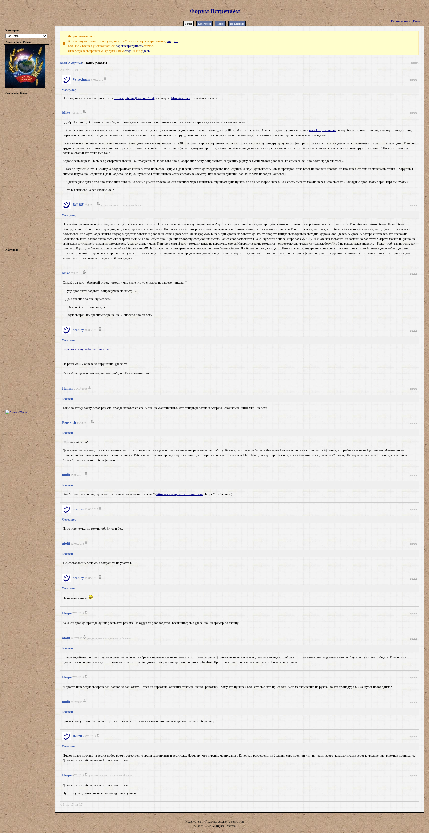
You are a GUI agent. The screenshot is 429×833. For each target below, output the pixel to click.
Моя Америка (71, 62)
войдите (172, 41)
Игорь (67, 613)
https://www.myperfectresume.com (86, 349)
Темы (188, 24)
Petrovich (69, 422)
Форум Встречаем (214, 10)
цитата (413, 79)
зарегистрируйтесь (129, 45)
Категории (204, 23)
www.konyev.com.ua (322, 130)
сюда (127, 50)
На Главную (237, 23)
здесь (146, 50)
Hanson (67, 388)
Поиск (220, 23)
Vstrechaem (81, 79)
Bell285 (78, 204)
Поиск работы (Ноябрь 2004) (134, 98)
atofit (66, 474)
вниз (415, 62)
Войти (417, 21)
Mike (66, 112)
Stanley (78, 329)
